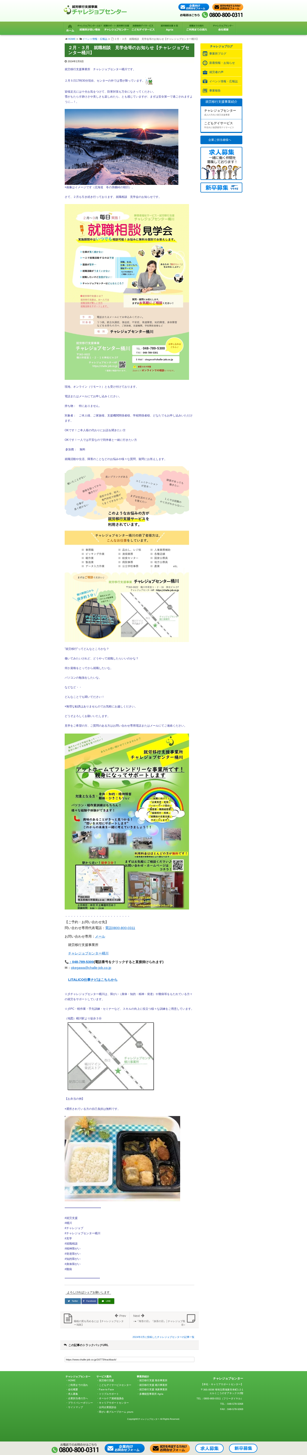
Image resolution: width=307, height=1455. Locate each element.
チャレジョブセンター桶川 (88, 953)
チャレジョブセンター (220, 112)
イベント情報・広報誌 (94, 39)
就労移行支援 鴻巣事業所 (153, 1389)
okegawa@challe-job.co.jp (91, 968)
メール (100, 936)
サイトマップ (75, 1407)
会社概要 (73, 1389)
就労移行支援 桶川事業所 (153, 1385)
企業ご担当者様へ (219, 139)
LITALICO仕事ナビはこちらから (93, 979)
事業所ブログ (217, 53)
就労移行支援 (106, 1380)
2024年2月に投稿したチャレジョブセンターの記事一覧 (163, 1337)
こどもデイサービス (219, 125)
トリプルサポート (109, 1393)
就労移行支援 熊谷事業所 (153, 1380)
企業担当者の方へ (78, 1398)
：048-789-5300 (81, 962)
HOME (72, 39)
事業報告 (215, 90)
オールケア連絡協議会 (111, 1398)
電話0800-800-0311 (120, 928)
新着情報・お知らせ (222, 62)
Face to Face (106, 1389)
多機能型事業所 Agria (151, 1393)
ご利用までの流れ (78, 1385)
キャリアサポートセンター (114, 1402)
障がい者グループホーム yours (116, 1411)
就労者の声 (216, 72)
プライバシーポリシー (80, 1402)
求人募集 (73, 1393)
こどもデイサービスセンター (115, 1385)
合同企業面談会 (107, 1407)
